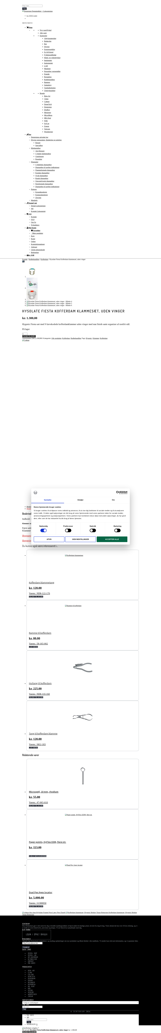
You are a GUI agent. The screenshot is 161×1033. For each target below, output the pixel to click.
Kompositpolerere (41, 195)
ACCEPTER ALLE (112, 539)
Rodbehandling (49, 80)
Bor (45, 44)
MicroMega (48, 115)
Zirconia (38, 198)
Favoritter (36, 230)
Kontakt (34, 217)
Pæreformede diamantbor (44, 184)
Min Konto (32, 228)
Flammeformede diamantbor (45, 170)
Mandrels (34, 200)
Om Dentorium (33, 957)
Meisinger (47, 112)
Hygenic (89, 338)
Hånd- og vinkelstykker (52, 58)
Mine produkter (37, 233)
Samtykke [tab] (47, 500)
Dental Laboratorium (38, 206)
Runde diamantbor (41, 178)
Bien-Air (47, 96)
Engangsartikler (49, 49)
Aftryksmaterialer (50, 38)
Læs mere (33, 647)
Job (32, 209)
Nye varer (45, 30)
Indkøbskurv (32, 1024)
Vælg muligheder (37, 856)
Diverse (47, 47)
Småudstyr (47, 85)
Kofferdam (44, 259)
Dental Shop (32, 953)
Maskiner (47, 69)
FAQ (29, 214)
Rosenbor (38, 159)
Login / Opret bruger (36, 934)
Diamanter (34, 162)
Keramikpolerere (41, 192)
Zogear (46, 126)
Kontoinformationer (38, 244)
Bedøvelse (47, 41)
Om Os (33, 222)
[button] (27, 23)
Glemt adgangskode (38, 250)
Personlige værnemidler (52, 71)
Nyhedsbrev (35, 225)
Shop (30, 27)
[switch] (68, 530)
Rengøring (47, 77)
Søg (24, 8)
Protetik (47, 74)
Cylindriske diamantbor (43, 165)
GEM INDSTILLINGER (80, 539)
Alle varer (43, 33)
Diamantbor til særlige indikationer (47, 167)
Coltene (47, 102)
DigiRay (47, 110)
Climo (46, 99)
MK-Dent (47, 118)
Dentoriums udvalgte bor (39, 137)
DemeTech (48, 104)
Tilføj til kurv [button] (36, 597)
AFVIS (49, 539)
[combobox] (80, 1002)
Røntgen (47, 82)
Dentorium (48, 107)
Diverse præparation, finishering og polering (46, 140)
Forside (24, 259)
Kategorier (43, 36)
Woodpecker (48, 132)
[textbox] (80, 1002)
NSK (46, 121)
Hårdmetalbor (36, 148)
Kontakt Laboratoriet (38, 211)
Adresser (34, 247)
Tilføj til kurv (29, 336)
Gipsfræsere (39, 156)
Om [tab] (113, 500)
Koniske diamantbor (42, 173)
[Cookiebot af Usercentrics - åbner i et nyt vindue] (117, 492)
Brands (42, 93)
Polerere (34, 189)
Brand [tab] (29, 509)
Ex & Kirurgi (48, 52)
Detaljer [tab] (81, 500)
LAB (46, 66)
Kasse (33, 239)
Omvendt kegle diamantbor (44, 181)
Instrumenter (48, 63)
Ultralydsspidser (49, 91)
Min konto (30, 1015)
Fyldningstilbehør (50, 55)
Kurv (33, 236)
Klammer (96, 338)
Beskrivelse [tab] (31, 507)
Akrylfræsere (39, 151)
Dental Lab (32, 203)
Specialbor (39, 145)
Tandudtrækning (50, 88)
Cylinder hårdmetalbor (43, 154)
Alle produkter (56, 338)
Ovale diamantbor (41, 176)
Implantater (48, 60)
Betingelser (35, 252)
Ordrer (33, 241)
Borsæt (37, 143)
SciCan (46, 123)
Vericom (47, 129)
